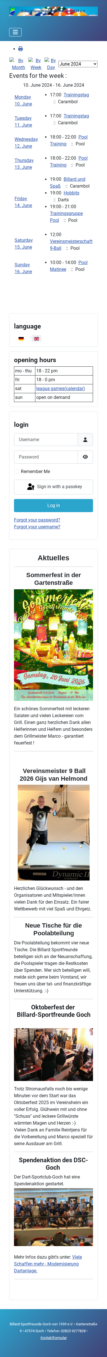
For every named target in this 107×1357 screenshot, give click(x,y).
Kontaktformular (54, 1338)
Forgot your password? (37, 520)
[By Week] (36, 63)
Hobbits (71, 193)
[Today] (51, 63)
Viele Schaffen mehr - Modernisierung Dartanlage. (48, 1263)
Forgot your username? (37, 527)
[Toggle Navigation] (15, 32)
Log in (53, 505)
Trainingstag (76, 95)
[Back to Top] (97, 1346)
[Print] (20, 49)
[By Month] (18, 63)
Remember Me (35, 471)
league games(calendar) (60, 388)
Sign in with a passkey (59, 486)
